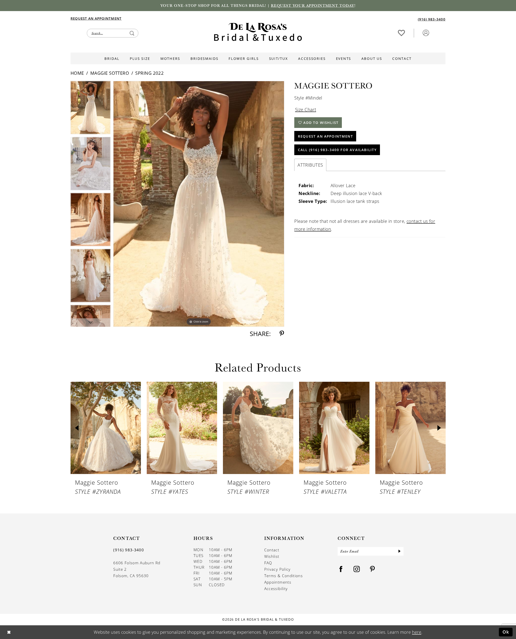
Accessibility (276, 588)
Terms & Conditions (283, 575)
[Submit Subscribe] (400, 551)
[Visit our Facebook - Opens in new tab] (341, 569)
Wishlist (271, 556)
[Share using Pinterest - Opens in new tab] (281, 333)
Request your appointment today (312, 5)
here (416, 632)
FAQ (268, 562)
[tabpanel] (90, 109)
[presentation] (106, 428)
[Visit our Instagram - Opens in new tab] (356, 569)
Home (77, 73)
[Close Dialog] (8, 632)
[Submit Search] (132, 33)
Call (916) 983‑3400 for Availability (337, 149)
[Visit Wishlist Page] (401, 32)
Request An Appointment (325, 136)
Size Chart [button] (305, 109)
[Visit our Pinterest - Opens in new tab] (372, 569)
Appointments (277, 582)
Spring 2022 (149, 73)
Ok (506, 632)
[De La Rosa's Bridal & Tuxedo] (258, 32)
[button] (426, 32)
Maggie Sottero (109, 73)
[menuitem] (164, 18)
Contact (271, 550)
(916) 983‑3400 (128, 550)
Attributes (310, 165)
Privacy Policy (277, 569)
